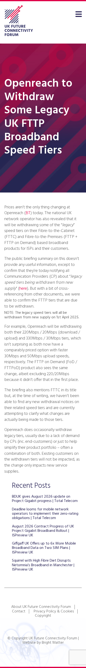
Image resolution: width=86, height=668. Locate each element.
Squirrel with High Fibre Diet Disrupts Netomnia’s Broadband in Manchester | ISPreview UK (43, 565)
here (23, 288)
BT (28, 213)
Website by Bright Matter (43, 643)
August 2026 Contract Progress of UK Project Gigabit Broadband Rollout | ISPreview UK (43, 531)
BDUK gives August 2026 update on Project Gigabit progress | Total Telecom (45, 499)
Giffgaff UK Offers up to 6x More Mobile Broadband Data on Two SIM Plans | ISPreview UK (44, 548)
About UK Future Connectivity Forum (41, 607)
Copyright (43, 616)
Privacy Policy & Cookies (54, 611)
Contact (18, 611)
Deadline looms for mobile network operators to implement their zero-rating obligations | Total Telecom (45, 513)
